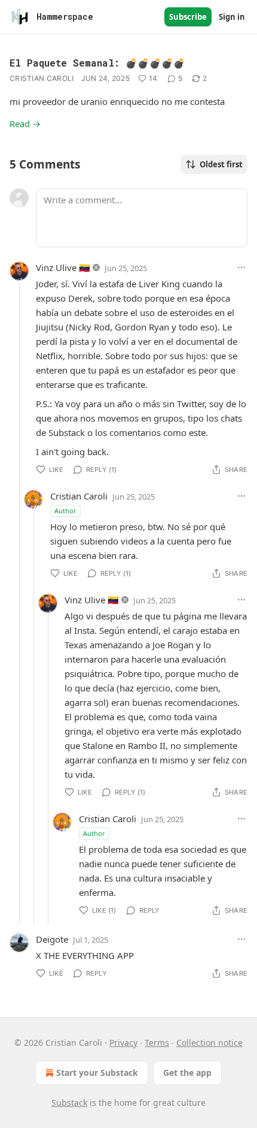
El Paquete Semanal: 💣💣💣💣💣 (97, 62)
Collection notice (209, 1042)
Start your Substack (97, 1072)
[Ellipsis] (241, 267)
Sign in (232, 16)
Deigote (52, 939)
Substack (69, 1102)
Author (65, 510)
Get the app (187, 1072)
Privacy (123, 1042)
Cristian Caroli (42, 78)
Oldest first (221, 164)
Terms (157, 1042)
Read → (25, 124)
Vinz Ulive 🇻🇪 (63, 267)
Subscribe (188, 16)
